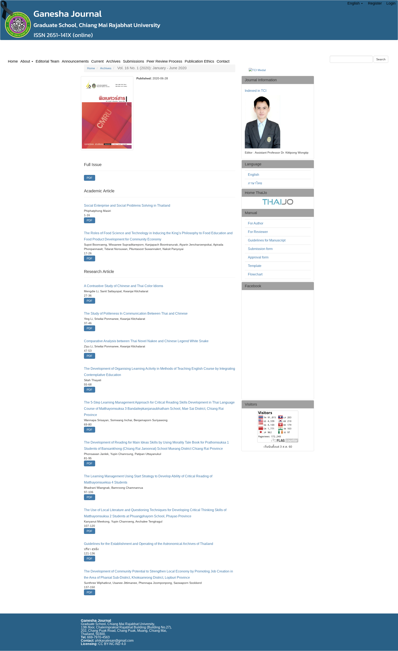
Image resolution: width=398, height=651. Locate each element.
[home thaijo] (277, 201)
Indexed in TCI (255, 90)
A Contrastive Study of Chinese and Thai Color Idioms (123, 286)
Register (375, 3)
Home (13, 61)
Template (254, 266)
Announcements (75, 61)
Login (391, 3)
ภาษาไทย (255, 183)
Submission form (260, 249)
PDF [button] (89, 177)
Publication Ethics (199, 61)
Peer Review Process (164, 61)
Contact (223, 61)
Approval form (258, 257)
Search (381, 59)
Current (97, 61)
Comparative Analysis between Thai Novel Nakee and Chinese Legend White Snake (146, 341)
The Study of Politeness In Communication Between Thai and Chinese (136, 313)
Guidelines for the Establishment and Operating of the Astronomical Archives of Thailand (148, 544)
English (253, 174)
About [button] (25, 61)
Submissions (133, 61)
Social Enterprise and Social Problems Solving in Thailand (127, 205)
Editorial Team (47, 61)
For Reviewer (258, 232)
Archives (113, 61)
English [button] (354, 3)
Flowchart (255, 274)
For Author (255, 223)
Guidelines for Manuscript (266, 240)
